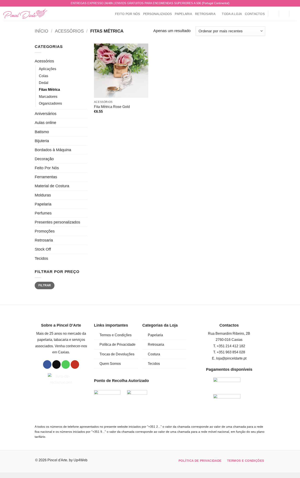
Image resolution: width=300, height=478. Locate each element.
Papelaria (183, 14)
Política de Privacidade (117, 344)
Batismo (42, 132)
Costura (154, 354)
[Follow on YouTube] (294, 3)
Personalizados (157, 14)
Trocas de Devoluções (116, 354)
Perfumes (43, 213)
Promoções (45, 231)
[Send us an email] (285, 3)
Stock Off (43, 249)
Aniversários (45, 113)
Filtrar (44, 285)
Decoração (44, 159)
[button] (273, 14)
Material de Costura (52, 186)
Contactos (255, 14)
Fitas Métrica (49, 89)
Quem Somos (110, 363)
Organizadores (50, 103)
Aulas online (45, 122)
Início (41, 31)
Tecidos (41, 258)
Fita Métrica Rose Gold (112, 107)
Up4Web (80, 460)
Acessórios (69, 31)
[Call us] (289, 3)
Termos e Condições (115, 335)
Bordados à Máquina (53, 150)
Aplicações (47, 69)
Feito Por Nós (127, 14)
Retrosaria (205, 14)
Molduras (43, 195)
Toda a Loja (232, 14)
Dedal (43, 83)
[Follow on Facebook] (280, 3)
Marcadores (48, 96)
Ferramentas (46, 177)
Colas (43, 76)
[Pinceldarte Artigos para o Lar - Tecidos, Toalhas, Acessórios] (25, 14)
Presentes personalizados (57, 222)
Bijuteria (42, 141)
